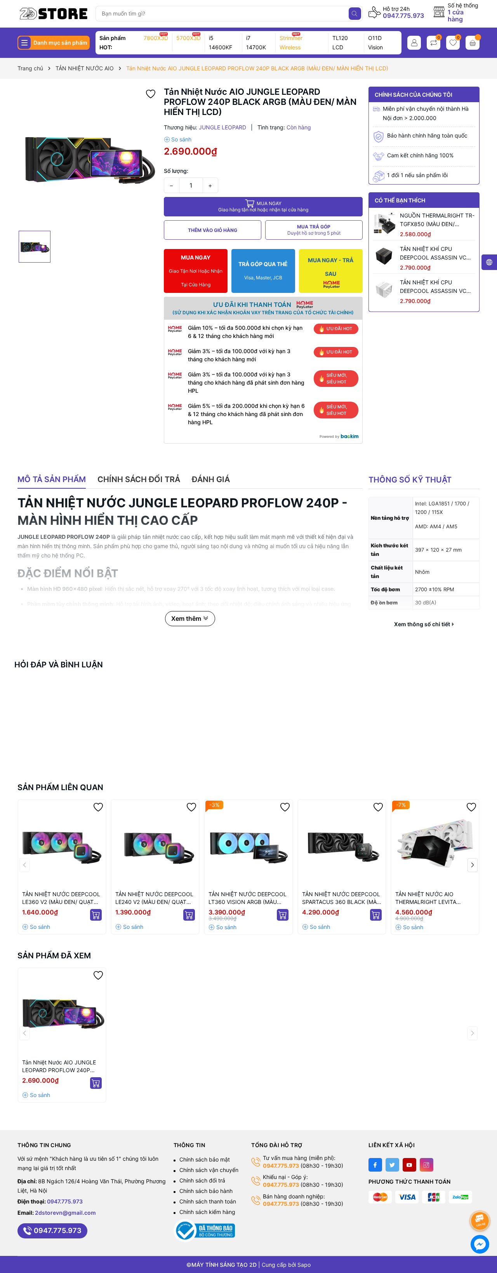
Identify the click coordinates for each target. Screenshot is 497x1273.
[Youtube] (409, 1165)
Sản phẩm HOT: (112, 43)
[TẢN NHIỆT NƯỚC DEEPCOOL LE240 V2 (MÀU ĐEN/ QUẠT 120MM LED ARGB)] (155, 843)
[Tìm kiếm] (355, 13)
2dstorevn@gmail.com (65, 1212)
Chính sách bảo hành (206, 1191)
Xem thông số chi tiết (422, 624)
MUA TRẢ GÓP (314, 230)
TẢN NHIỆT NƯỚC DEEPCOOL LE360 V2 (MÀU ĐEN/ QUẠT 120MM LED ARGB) (61, 898)
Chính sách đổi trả (202, 1180)
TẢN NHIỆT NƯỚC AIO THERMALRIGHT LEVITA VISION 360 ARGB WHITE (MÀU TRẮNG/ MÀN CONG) (430, 898)
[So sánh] (177, 139)
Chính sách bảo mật (204, 1159)
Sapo (304, 1264)
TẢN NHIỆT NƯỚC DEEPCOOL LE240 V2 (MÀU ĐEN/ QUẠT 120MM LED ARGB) (154, 898)
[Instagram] (426, 1165)
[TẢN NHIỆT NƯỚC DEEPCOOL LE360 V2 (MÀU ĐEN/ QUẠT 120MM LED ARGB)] (62, 843)
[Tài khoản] (414, 43)
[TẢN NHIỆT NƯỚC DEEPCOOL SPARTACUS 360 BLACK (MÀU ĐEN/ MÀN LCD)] (342, 843)
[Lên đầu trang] (481, 1200)
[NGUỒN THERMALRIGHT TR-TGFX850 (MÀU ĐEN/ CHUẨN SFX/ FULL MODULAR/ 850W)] (384, 223)
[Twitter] (392, 1165)
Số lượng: (176, 170)
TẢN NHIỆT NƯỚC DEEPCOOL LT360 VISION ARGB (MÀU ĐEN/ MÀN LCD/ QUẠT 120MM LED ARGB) (248, 898)
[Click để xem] (87, 157)
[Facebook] (375, 1165)
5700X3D (188, 38)
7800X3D (156, 38)
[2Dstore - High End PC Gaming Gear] (54, 13)
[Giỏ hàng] (473, 43)
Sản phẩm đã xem (54, 955)
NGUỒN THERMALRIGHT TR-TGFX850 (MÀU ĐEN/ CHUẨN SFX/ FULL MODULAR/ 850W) (437, 220)
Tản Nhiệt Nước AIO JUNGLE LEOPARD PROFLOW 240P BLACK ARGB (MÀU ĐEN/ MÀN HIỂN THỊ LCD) (61, 1066)
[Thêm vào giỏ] (96, 915)
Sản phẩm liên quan (60, 787)
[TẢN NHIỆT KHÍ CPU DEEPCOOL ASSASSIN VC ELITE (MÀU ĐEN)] (384, 256)
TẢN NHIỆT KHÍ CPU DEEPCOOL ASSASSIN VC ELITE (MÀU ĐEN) (433, 254)
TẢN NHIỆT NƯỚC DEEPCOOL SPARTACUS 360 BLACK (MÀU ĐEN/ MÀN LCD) (341, 898)
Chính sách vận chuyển (208, 1170)
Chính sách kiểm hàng (207, 1212)
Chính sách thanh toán (207, 1201)
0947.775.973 (403, 15)
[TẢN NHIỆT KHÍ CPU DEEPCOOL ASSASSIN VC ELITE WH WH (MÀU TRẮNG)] (384, 289)
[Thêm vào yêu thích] (150, 93)
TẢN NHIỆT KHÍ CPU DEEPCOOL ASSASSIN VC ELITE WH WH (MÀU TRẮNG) (436, 287)
